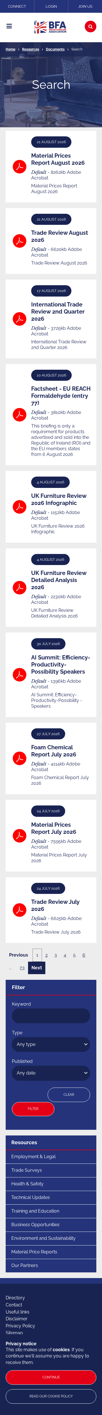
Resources (30, 49)
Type (17, 1032)
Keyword (21, 1004)
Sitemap (14, 1333)
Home (10, 49)
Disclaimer (16, 1318)
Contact (14, 1305)
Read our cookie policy (51, 1396)
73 (22, 967)
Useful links (17, 1312)
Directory (15, 1297)
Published (22, 1061)
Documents (55, 49)
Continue (51, 1377)
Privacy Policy (20, 1326)
